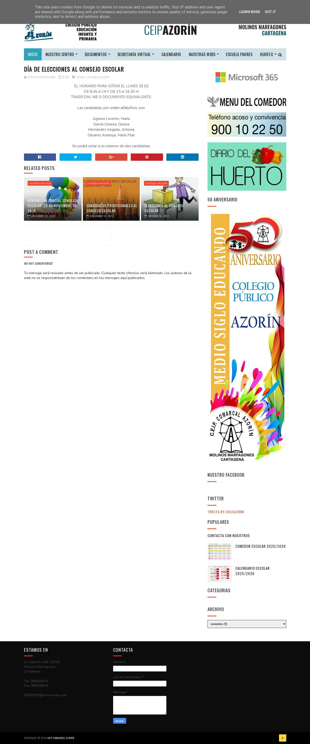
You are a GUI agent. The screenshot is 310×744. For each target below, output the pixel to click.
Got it (270, 12)
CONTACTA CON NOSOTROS (229, 535)
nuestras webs (202, 54)
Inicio (33, 54)
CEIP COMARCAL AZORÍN (60, 738)
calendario (171, 54)
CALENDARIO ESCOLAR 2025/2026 (252, 570)
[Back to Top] (282, 738)
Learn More (249, 12)
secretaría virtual (134, 54)
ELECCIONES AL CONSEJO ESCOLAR (164, 208)
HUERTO (266, 54)
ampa (81, 77)
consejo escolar (98, 77)
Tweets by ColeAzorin (226, 511)
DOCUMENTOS (96, 54)
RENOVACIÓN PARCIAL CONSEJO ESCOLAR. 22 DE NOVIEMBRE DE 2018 (52, 205)
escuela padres (239, 54)
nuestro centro (60, 54)
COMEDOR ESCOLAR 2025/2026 (260, 546)
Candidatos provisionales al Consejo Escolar (111, 208)
